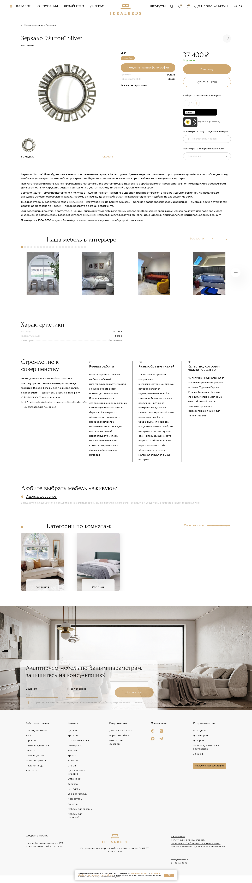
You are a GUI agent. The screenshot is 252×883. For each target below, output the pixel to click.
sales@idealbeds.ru (180, 860)
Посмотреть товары (205, 139)
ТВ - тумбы (74, 789)
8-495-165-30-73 (179, 863)
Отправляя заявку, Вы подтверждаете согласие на (86, 702)
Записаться (134, 692)
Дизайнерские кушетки (76, 772)
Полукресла (75, 746)
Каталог (23, 6)
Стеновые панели (78, 741)
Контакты (31, 771)
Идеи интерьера (36, 761)
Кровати (73, 736)
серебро (128, 58)
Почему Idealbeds (36, 730)
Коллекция (194, 156)
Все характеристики (134, 85)
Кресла (72, 756)
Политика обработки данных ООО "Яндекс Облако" (198, 847)
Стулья (72, 766)
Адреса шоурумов (41, 496)
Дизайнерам (74, 6)
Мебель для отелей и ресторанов (206, 747)
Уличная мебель (77, 794)
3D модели (199, 730)
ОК (169, 875)
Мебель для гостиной (75, 815)
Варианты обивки (119, 736)
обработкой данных (139, 873)
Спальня (98, 587)
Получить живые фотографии (148, 67)
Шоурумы (158, 6)
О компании (47, 6)
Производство (35, 756)
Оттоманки (74, 779)
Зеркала (73, 784)
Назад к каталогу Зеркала (40, 25)
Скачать (108, 157)
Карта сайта (178, 837)
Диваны (72, 730)
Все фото (197, 238)
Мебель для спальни (80, 809)
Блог (29, 736)
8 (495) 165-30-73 (228, 6)
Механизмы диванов (116, 742)
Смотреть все (194, 525)
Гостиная (42, 587)
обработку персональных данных (120, 702)
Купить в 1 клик (207, 82)
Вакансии (198, 754)
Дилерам (97, 6)
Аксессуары (75, 799)
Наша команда (34, 766)
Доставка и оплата (120, 730)
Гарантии (31, 741)
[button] (22, 247)
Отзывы (30, 750)
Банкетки (73, 761)
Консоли (73, 804)
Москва (207, 6)
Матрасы (73, 750)
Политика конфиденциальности (188, 840)
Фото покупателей (37, 746)
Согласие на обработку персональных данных (195, 843)
